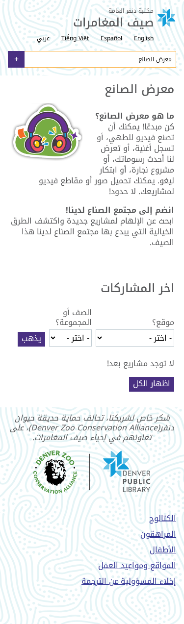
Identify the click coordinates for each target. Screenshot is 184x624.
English (144, 38)
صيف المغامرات (113, 22)
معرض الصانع (155, 59)
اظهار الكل (151, 384)
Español (111, 38)
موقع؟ (163, 322)
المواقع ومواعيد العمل (137, 565)
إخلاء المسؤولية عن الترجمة (128, 581)
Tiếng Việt (75, 38)
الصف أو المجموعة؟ (73, 317)
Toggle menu (16, 59)
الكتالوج (162, 518)
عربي (43, 38)
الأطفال (163, 549)
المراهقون (158, 534)
